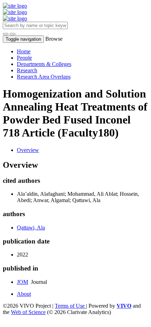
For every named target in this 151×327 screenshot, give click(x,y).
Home (24, 51)
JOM (22, 282)
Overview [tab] (28, 150)
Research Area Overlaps (44, 77)
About (24, 294)
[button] (5, 34)
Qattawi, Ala (31, 228)
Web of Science (28, 312)
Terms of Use (70, 306)
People (24, 58)
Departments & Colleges (44, 64)
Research (27, 70)
